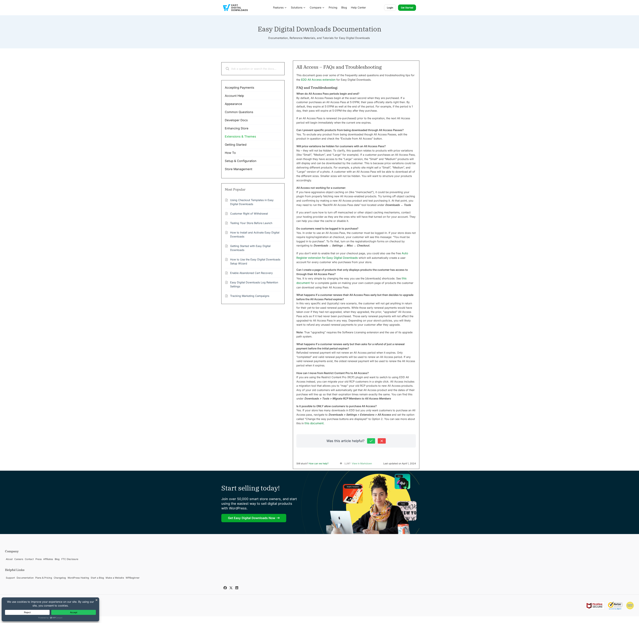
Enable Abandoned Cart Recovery (251, 273)
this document (314, 423)
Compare (315, 7)
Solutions (296, 7)
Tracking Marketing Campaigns (249, 296)
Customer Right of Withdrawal (249, 213)
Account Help (234, 95)
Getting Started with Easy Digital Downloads (250, 248)
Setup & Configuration (240, 161)
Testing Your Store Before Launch (251, 223)
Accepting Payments (239, 87)
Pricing (333, 7)
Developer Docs (236, 120)
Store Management (238, 169)
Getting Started (235, 144)
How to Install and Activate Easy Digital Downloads (254, 234)
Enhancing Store (236, 128)
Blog (344, 7)
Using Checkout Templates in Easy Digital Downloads (252, 202)
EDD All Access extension (318, 79)
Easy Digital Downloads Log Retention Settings (254, 284)
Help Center (358, 7)
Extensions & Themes (240, 136)
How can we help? (318, 463)
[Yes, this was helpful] (371, 441)
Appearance (233, 104)
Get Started (407, 7)
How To (230, 153)
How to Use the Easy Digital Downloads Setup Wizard (255, 261)
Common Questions (239, 112)
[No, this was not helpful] (382, 441)
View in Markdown (362, 463)
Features (278, 7)
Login (390, 7)
